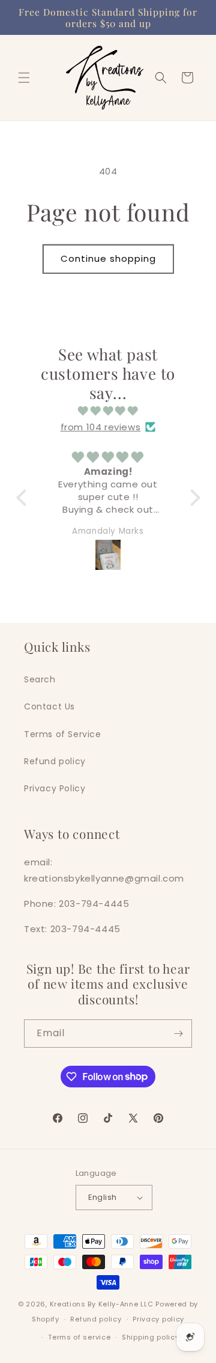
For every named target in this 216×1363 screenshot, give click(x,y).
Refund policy (55, 761)
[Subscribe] (178, 1033)
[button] (24, 77)
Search (40, 679)
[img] (108, 411)
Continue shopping (108, 258)
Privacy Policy (54, 788)
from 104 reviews (101, 427)
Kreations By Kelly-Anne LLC (102, 1304)
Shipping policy (150, 1337)
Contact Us (49, 706)
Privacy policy (158, 1319)
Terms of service (79, 1337)
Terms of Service (62, 734)
